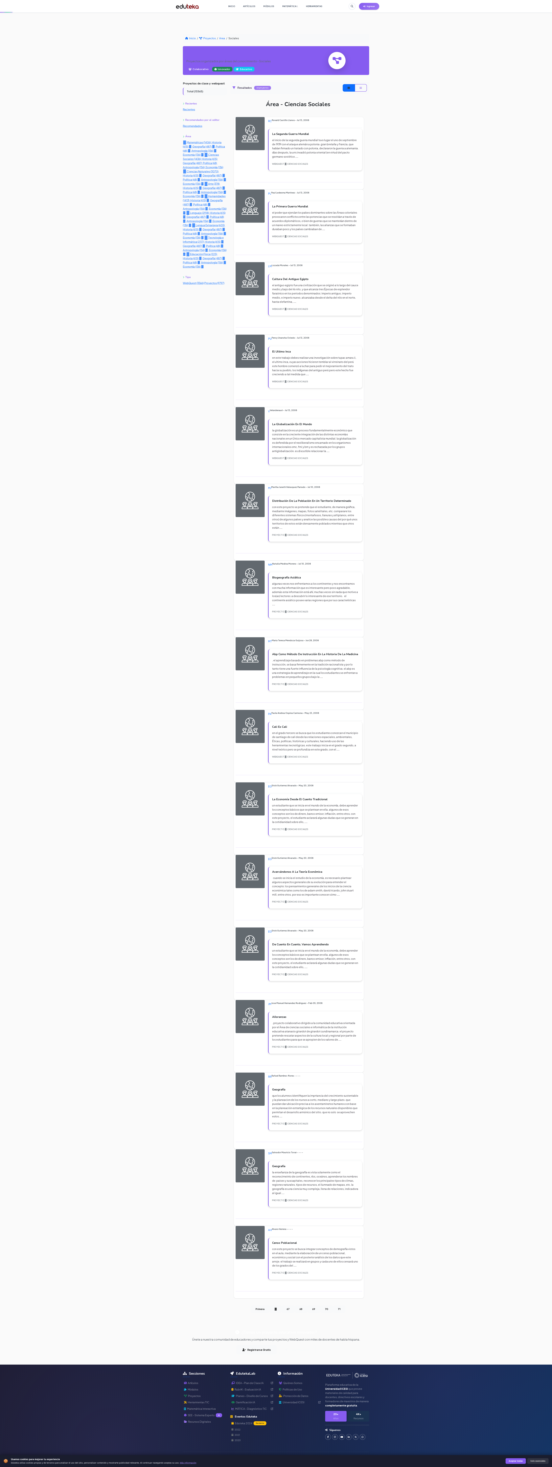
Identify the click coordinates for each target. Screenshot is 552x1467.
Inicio (192, 38)
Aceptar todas (516, 1461)
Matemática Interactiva (201, 1408)
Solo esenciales (537, 1461)
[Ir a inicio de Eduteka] (187, 6)
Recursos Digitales (199, 1421)
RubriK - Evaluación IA (248, 1389)
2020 (238, 1440)
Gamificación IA (245, 1402)
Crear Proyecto (299, 1349)
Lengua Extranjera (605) (210, 225)
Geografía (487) (202, 146)
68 (300, 1309)
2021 (237, 1434)
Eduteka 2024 (249, 1423)
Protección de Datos (295, 1396)
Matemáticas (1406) (198, 142)
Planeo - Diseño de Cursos (252, 1396)
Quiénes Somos (292, 1383)
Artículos (193, 1383)
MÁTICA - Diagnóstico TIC (251, 1408)
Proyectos (209, 38)
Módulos (193, 1389)
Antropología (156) (202, 150)
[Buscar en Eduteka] (352, 6)
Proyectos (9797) (214, 283)
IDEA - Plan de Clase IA (250, 1383)
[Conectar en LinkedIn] (349, 1437)
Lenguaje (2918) (199, 212)
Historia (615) (209, 159)
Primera (260, 1309)
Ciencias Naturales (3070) (202, 171)
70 (326, 1309)
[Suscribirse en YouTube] (342, 1437)
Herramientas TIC (198, 1402)
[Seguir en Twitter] (356, 1437)
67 (288, 1309)
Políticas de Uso (292, 1389)
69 (313, 1309)
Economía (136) (192, 154)
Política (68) (209, 163)
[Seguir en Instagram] (335, 1437)
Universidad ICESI (293, 1402)
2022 (237, 1429)
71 (339, 1309)
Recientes (189, 109)
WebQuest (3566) (193, 283)
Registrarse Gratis (259, 1349)
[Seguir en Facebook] (328, 1437)
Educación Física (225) (203, 254)
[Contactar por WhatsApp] (362, 1437)
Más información (188, 1462)
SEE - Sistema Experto (204, 1415)
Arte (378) (214, 183)
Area (222, 38)
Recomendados (192, 126)
